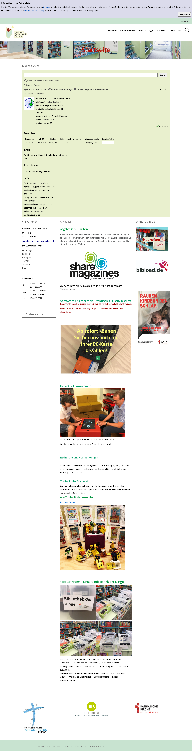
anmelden (184, 21)
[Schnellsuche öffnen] (186, 30)
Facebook (26, 253)
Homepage (27, 250)
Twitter (25, 260)
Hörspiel (42, 204)
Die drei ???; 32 (48, 119)
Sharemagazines (67, 289)
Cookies (46, 7)
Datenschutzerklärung (34, 10)
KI (35, 200)
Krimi (49, 204)
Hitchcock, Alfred (53, 102)
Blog (24, 267)
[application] (127, 30)
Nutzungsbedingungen (97, 746)
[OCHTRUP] (16, 32)
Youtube (26, 264)
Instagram (26, 257)
